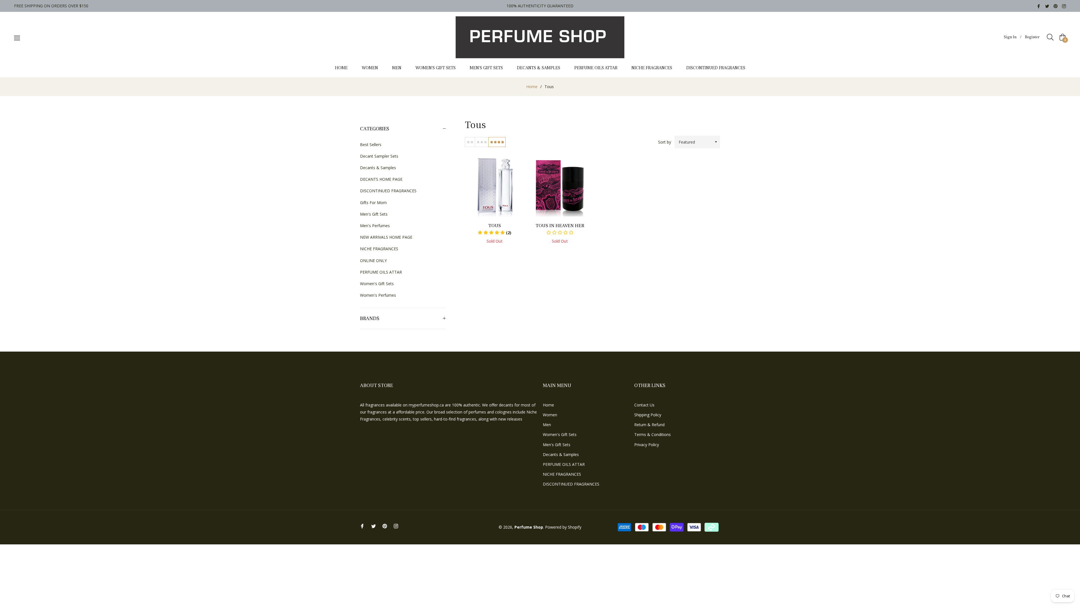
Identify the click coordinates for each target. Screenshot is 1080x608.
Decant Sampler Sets (379, 156)
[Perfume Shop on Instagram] (1064, 5)
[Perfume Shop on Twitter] (1047, 5)
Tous (494, 226)
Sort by (664, 142)
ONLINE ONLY (373, 260)
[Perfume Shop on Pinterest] (1056, 5)
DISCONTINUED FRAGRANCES (388, 190)
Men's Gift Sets (374, 214)
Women (550, 414)
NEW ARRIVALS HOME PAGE (386, 237)
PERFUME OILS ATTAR (381, 272)
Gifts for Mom (373, 202)
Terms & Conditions (652, 434)
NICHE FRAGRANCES (379, 248)
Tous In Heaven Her (560, 226)
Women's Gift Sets (377, 283)
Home (531, 86)
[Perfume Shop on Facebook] (1039, 5)
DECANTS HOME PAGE (381, 179)
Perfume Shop (528, 527)
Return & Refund (649, 424)
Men (547, 424)
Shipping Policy (647, 414)
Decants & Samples (378, 167)
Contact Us (644, 405)
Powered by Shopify (563, 527)
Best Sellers (370, 144)
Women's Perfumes (378, 295)
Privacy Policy (646, 444)
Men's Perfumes (375, 225)
